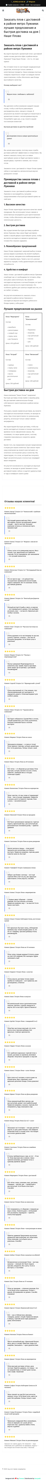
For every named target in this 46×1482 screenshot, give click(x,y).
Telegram (32, 2)
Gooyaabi (38, 1478)
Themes (21, 1478)
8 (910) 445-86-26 (19, 2)
